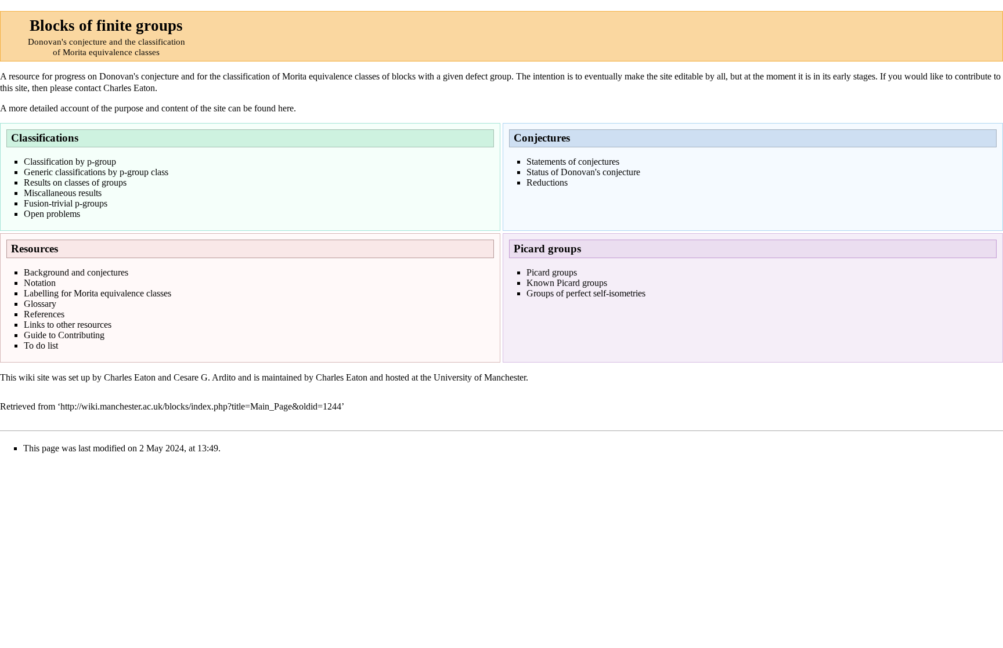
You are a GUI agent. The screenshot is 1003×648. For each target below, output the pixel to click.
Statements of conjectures (572, 161)
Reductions (547, 182)
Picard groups (551, 272)
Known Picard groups (566, 283)
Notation (40, 283)
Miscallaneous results (63, 193)
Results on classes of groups (75, 182)
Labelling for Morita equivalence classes (97, 293)
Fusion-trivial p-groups (65, 203)
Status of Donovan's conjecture (583, 172)
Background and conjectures (76, 272)
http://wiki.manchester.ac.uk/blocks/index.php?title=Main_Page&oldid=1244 (200, 406)
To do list (41, 345)
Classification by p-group (70, 161)
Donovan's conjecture (139, 76)
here (286, 108)
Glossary (40, 304)
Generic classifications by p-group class (96, 172)
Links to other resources (67, 325)
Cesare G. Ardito (205, 377)
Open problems (52, 214)
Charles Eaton (129, 88)
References (44, 314)
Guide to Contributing (64, 335)
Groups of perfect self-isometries (585, 293)
